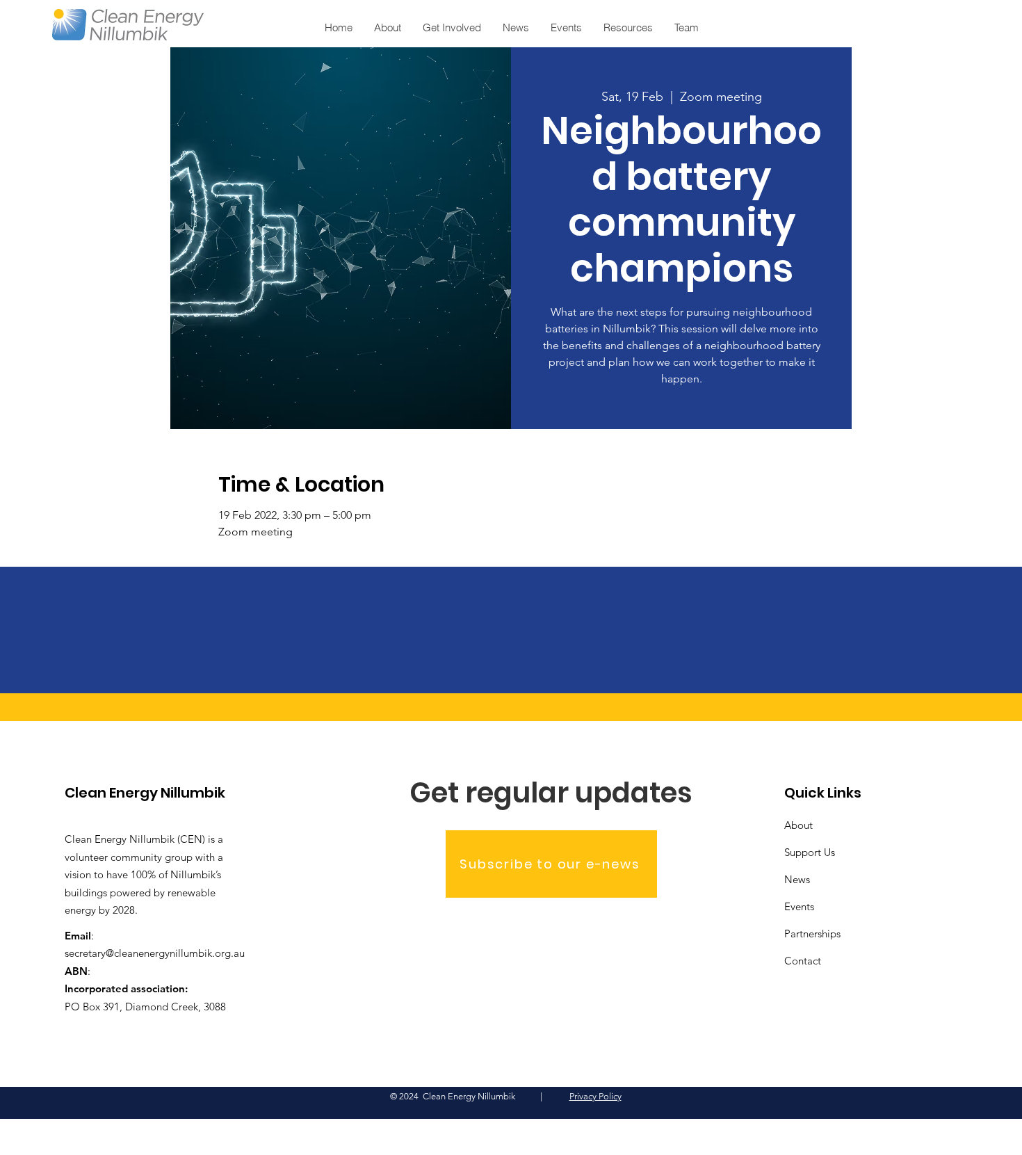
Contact (802, 960)
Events (799, 906)
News (797, 879)
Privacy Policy (595, 1096)
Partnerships (812, 933)
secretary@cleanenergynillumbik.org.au (155, 953)
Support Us (809, 852)
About (798, 825)
